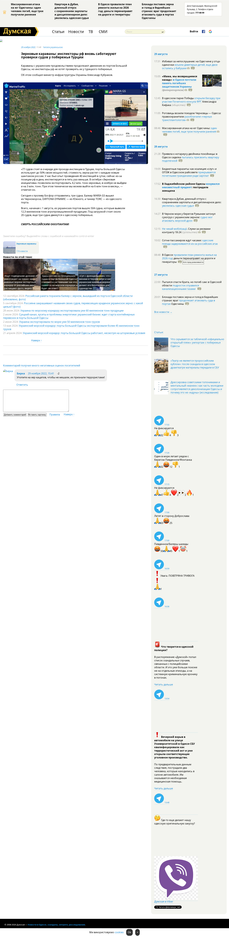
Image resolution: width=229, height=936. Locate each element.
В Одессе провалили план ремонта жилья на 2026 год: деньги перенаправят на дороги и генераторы (115, 9)
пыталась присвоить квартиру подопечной (190, 159)
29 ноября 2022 (28, 47)
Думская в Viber (163, 901)
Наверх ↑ (36, 340)
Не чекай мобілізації (174, 228)
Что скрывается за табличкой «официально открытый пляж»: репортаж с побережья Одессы (197, 342)
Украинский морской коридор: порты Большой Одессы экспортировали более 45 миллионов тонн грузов (71, 327)
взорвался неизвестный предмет (190, 185)
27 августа (161, 274)
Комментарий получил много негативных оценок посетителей (41, 365)
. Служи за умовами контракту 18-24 (186, 230)
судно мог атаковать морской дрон (187, 219)
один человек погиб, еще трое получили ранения (189, 129)
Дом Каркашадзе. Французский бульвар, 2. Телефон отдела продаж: (202, 9)
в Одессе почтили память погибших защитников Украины (179, 83)
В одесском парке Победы (178, 98)
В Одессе (168, 255)
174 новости (22, 251)
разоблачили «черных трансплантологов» (187, 118)
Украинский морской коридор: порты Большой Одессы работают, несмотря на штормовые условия (84, 333)
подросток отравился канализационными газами (180, 287)
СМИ (103, 32)
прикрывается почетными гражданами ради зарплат (189, 174)
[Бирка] (8, 371)
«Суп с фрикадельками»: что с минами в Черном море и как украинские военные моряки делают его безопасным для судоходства (95, 282)
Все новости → (163, 312)
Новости (76, 32)
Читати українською (53, 47)
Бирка (21, 373)
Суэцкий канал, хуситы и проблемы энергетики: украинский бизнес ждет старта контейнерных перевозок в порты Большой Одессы (69, 316)
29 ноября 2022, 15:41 (41, 373)
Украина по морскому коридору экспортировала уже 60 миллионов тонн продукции (72, 310)
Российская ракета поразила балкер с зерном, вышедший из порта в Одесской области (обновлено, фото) (68, 297)
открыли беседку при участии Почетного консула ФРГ (191, 99)
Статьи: (158, 332)
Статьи (58, 32)
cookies (119, 932)
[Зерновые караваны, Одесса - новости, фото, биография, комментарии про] (9, 253)
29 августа (161, 54)
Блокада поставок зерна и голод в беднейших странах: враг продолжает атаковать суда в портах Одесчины (159, 11)
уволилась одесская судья (178, 205)
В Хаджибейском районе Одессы (184, 184)
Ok (129, 932)
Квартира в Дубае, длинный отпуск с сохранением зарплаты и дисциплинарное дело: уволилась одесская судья (72, 11)
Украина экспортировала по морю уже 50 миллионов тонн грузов (59, 321)
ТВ (90, 32)
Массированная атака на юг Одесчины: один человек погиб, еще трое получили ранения (27, 9)
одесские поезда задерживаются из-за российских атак (190, 242)
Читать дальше (163, 684)
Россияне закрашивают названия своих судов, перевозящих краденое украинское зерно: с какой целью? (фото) (73, 304)
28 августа (161, 146)
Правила (54, 414)
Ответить (22, 384)
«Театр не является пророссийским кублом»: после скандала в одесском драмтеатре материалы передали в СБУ (195, 364)
